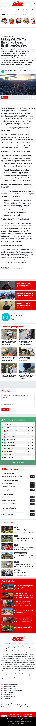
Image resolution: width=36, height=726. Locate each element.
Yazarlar (12, 10)
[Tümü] (34, 523)
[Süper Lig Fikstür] (34, 469)
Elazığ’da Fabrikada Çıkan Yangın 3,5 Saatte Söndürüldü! (26, 359)
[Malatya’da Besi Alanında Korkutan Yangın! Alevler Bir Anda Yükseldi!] (9, 351)
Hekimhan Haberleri (20, 553)
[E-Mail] (12, 319)
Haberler (4, 36)
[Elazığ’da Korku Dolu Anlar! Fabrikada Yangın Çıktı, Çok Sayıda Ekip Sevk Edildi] (27, 368)
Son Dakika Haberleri (9, 696)
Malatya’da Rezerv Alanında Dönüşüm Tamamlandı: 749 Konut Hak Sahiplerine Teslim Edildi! (23, 574)
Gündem (4, 10)
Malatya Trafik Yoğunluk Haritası (13, 690)
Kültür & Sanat (25, 703)
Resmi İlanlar (6, 705)
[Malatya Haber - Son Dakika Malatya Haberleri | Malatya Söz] (17, 3)
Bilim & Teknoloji (7, 703)
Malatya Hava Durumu (10, 686)
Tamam (22, 723)
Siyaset (19, 706)
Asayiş (11, 36)
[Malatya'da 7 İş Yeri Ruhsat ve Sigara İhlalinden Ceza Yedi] (18, 84)
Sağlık (12, 706)
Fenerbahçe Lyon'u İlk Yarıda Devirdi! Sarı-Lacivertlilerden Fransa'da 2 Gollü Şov (23, 540)
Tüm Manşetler (8, 694)
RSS (4, 716)
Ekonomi (21, 10)
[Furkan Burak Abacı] (5, 317)
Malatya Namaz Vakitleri (10, 688)
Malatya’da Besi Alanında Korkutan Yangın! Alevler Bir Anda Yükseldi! (9, 359)
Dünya (16, 703)
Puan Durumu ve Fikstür (10, 692)
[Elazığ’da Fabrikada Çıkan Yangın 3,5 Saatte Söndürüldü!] (27, 351)
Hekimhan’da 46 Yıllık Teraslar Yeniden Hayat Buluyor (18, 15)
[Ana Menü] (2, 4)
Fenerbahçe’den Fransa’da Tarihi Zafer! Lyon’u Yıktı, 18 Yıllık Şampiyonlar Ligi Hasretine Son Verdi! (23, 531)
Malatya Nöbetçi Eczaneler (11, 684)
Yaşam (28, 10)
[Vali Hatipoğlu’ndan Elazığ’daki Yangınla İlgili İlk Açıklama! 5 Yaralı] (9, 368)
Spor (33, 10)
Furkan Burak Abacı (17, 316)
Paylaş (5, 97)
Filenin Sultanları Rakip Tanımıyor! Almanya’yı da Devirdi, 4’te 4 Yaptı (23, 548)
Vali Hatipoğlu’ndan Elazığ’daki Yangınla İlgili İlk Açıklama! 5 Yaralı (9, 375)
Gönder (5, 409)
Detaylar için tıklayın (18, 462)
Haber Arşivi (7, 698)
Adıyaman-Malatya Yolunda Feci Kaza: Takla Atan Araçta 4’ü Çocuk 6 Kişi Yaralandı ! (23, 565)
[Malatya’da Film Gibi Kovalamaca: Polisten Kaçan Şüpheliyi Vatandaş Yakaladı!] (27, 334)
